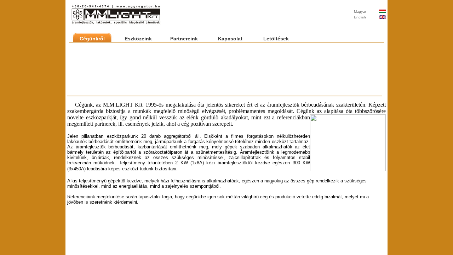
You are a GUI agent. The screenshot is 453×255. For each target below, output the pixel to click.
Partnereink (184, 38)
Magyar (360, 11)
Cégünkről (92, 38)
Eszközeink (138, 38)
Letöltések (276, 38)
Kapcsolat (230, 38)
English (360, 17)
